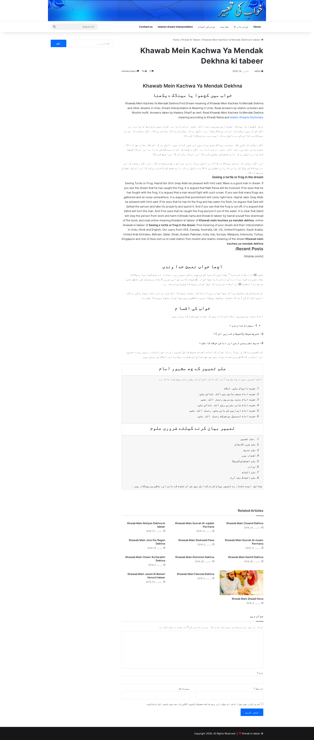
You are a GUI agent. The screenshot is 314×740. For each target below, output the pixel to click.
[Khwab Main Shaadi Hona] (241, 582)
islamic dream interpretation (175, 26)
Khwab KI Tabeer (191, 39)
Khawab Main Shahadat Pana (196, 540)
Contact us (146, 26)
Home (257, 26)
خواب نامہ (242, 26)
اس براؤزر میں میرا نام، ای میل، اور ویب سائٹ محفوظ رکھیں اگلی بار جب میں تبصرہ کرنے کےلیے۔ (203, 704)
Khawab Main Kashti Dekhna (245, 557)
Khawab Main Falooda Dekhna (195, 573)
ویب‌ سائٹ (184, 688)
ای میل (258, 688)
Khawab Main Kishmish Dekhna (194, 557)
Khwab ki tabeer (251, 733)
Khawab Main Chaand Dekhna (244, 523)
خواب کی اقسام (206, 26)
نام (260, 673)
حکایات (224, 26)
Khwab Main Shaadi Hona (247, 598)
